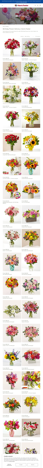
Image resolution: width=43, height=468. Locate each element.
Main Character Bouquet (8, 393)
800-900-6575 (23, 2)
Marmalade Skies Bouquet (27, 250)
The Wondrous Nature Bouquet (9, 83)
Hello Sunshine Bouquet (27, 131)
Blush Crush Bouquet (7, 250)
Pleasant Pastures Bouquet (27, 345)
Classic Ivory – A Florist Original (9, 107)
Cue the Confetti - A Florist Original (10, 178)
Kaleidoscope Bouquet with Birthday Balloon (10, 203)
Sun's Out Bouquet (26, 202)
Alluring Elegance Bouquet (8, 321)
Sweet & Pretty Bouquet (8, 131)
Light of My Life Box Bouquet (28, 369)
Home (4, 26)
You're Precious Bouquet (8, 59)
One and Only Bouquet (26, 274)
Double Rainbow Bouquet (27, 178)
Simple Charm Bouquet (27, 226)
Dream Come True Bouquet (9, 345)
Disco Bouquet (6, 416)
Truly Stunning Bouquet (27, 107)
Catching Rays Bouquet (8, 369)
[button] (2, 5)
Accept (20, 464)
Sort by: (22, 36)
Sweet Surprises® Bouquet (27, 440)
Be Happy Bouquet (26, 154)
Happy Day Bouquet (26, 83)
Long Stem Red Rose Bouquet (9, 154)
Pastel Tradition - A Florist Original (29, 59)
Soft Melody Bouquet (7, 274)
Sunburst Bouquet (26, 416)
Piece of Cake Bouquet (7, 226)
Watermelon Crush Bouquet (9, 440)
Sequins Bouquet (25, 321)
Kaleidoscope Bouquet (7, 298)
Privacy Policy (12, 461)
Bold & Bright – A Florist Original (29, 393)
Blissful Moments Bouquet (27, 298)
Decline (32, 464)
